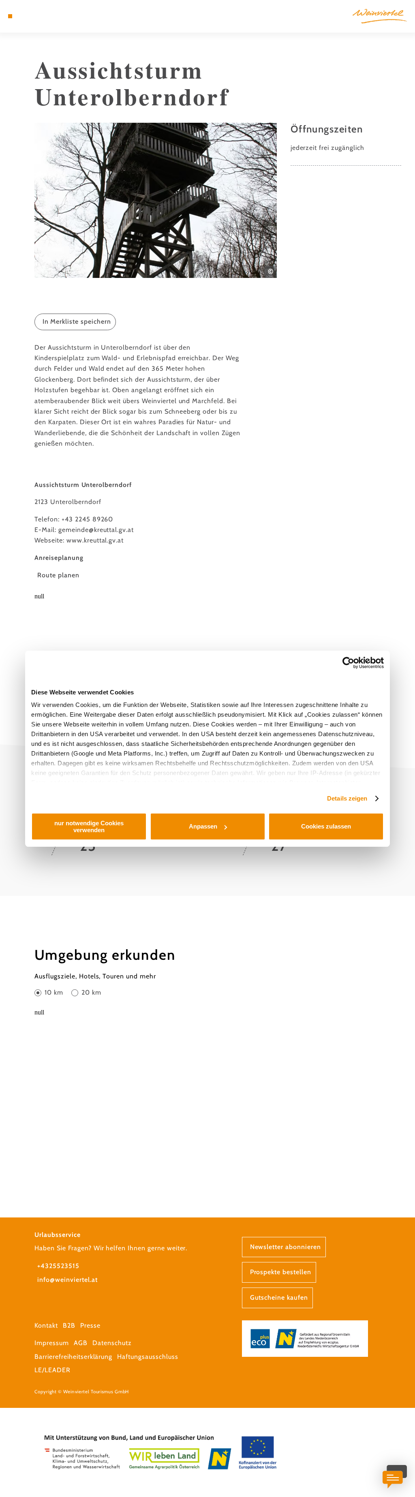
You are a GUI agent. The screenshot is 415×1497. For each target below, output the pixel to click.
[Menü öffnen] (10, 16)
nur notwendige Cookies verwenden (89, 826)
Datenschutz (112, 1343)
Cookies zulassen (326, 826)
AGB (81, 1343)
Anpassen (203, 826)
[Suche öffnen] (44, 16)
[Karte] (27, 16)
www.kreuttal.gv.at (95, 540)
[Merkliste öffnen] (35, 16)
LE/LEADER (52, 1370)
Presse (90, 1325)
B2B (69, 1325)
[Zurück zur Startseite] (380, 16)
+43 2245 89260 (87, 519)
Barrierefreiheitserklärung (73, 1356)
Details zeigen (347, 798)
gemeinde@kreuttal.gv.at (96, 530)
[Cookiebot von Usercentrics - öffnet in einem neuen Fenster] (348, 663)
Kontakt (46, 1325)
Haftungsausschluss (147, 1356)
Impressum (51, 1343)
